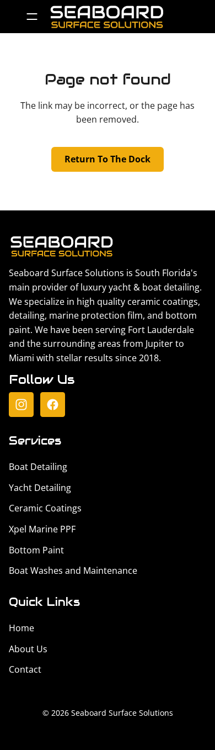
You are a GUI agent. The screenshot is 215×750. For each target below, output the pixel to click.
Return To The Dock (107, 159)
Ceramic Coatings (45, 508)
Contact (25, 669)
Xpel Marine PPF (42, 529)
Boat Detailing (38, 467)
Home (21, 628)
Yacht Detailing (40, 488)
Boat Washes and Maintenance (73, 570)
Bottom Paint (36, 550)
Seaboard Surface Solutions (122, 712)
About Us (28, 649)
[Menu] (31, 16)
